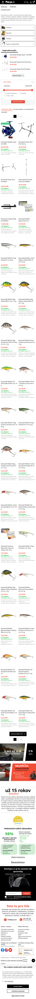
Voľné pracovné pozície (24, 936)
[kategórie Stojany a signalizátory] (18, 44)
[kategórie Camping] (18, 27)
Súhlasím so (10, 897)
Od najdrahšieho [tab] (29, 109)
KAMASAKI (13, 6)
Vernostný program (6, 938)
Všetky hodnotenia (18, 857)
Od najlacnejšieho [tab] (18, 109)
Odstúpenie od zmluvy (7, 931)
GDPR (19, 934)
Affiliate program (23, 938)
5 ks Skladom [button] (22, 149)
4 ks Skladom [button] (5, 149)
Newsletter (21, 931)
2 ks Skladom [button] (5, 308)
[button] (30, 2)
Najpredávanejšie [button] (9, 50)
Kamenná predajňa (23, 929)
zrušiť (20, 898)
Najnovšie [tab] (4, 112)
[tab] (18, 82)
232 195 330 (27, 919)
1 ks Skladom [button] (22, 187)
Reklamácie (4, 933)
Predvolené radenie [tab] (7, 109)
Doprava (3, 934)
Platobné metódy (6, 936)
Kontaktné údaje (23, 933)
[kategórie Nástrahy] (18, 33)
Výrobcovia (4, 6)
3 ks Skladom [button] (22, 226)
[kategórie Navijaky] (18, 38)
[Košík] (33, 2)
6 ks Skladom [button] (5, 188)
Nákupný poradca (6, 940)
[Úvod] (10, 2)
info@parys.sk (12, 920)
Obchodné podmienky (7, 929)
